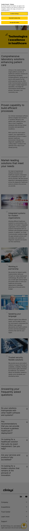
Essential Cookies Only (14, 18)
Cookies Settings (14, 13)
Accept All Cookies (14, 22)
